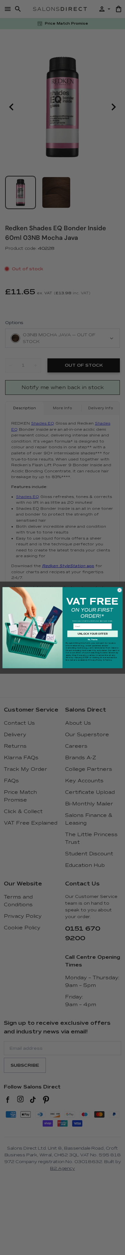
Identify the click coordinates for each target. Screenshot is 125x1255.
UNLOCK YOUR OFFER (93, 633)
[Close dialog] (119, 590)
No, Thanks (92, 639)
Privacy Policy (95, 660)
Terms (108, 660)
